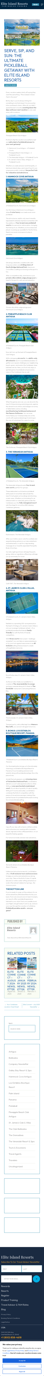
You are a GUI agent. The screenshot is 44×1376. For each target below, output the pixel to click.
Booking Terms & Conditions (10, 1318)
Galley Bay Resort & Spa (20, 1070)
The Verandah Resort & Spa (21, 1141)
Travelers (13, 1160)
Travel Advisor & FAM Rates (15, 1305)
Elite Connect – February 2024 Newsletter (32, 980)
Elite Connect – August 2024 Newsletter (11, 980)
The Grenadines (16, 1135)
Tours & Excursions (17, 1147)
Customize (22, 1366)
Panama (12, 1099)
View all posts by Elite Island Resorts (19, 938)
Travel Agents (15, 1154)
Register (5, 1295)
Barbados (13, 1058)
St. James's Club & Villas (20, 1122)
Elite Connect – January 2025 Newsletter (21, 980)
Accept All (22, 1361)
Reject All (22, 1372)
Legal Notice (11, 1351)
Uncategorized (16, 1166)
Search (10, 1023)
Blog (3, 1309)
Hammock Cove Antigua (25, 210)
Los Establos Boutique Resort (23, 768)
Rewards (5, 1286)
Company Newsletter (18, 1064)
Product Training (9, 1300)
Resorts (5, 1291)
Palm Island (14, 1093)
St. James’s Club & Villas (28, 626)
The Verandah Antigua (13, 485)
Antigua (12, 1051)
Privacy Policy (19, 1351)
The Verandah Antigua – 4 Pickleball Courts (23, 157)
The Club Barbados (18, 1129)
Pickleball (13, 1106)
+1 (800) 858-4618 (11, 1337)
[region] (22, 1358)
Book (36, 4)
